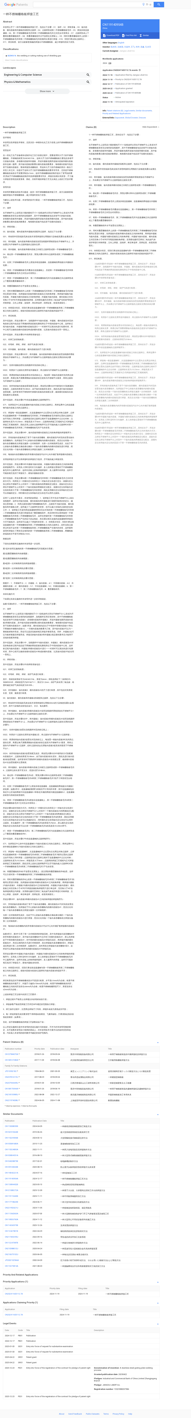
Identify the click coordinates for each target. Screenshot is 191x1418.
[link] (33, 55)
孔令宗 (148, 47)
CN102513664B (11, 1132)
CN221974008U (12, 1100)
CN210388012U (11, 1248)
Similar (146, 35)
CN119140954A (11, 1178)
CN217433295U (11, 1237)
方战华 (127, 47)
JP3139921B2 (11, 1071)
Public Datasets (92, 1414)
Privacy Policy (118, 1414)
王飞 (133, 47)
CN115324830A (11, 1149)
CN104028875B (11, 1161)
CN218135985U (12, 1094)
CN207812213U (12, 1077)
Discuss (142, 118)
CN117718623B (11, 1202)
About (61, 1414)
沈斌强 (120, 47)
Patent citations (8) (115, 111)
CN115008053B (11, 1126)
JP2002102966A (12, 1260)
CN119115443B (11, 1196)
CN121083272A (11, 1190)
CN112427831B (11, 1231)
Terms (106, 1414)
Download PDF (112, 35)
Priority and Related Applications (117, 113)
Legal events (129, 111)
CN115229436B (11, 1138)
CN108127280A (12, 1060)
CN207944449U (12, 1083)
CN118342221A (11, 1173)
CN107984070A (12, 1054)
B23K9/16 (12, 56)
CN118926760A (11, 1219)
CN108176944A (12, 1089)
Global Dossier (131, 118)
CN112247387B (11, 1243)
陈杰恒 (114, 47)
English (121, 43)
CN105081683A (11, 1144)
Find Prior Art (131, 35)
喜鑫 (142, 47)
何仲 (138, 47)
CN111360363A (11, 1213)
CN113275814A (11, 1266)
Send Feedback (75, 1414)
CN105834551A (11, 1155)
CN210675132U (11, 1254)
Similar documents (144, 111)
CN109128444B (11, 1167)
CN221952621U (11, 1208)
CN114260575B (11, 1225)
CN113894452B (11, 1184)
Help (130, 1414)
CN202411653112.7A (14, 1294)
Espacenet (119, 118)
